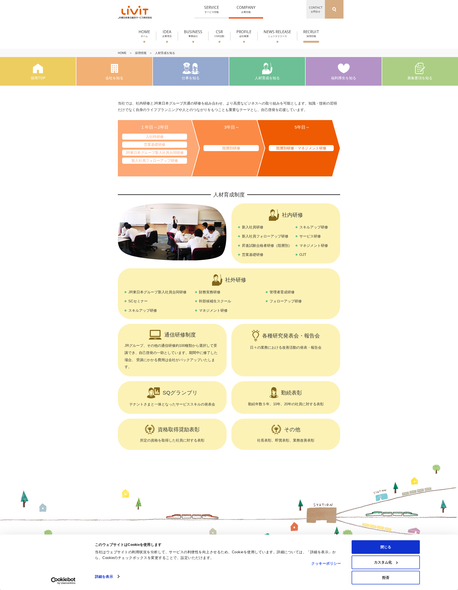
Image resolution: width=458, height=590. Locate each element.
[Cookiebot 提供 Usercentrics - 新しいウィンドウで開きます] (63, 580)
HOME (122, 53)
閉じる (385, 547)
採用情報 (140, 53)
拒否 (385, 577)
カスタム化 (383, 562)
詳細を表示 (104, 576)
